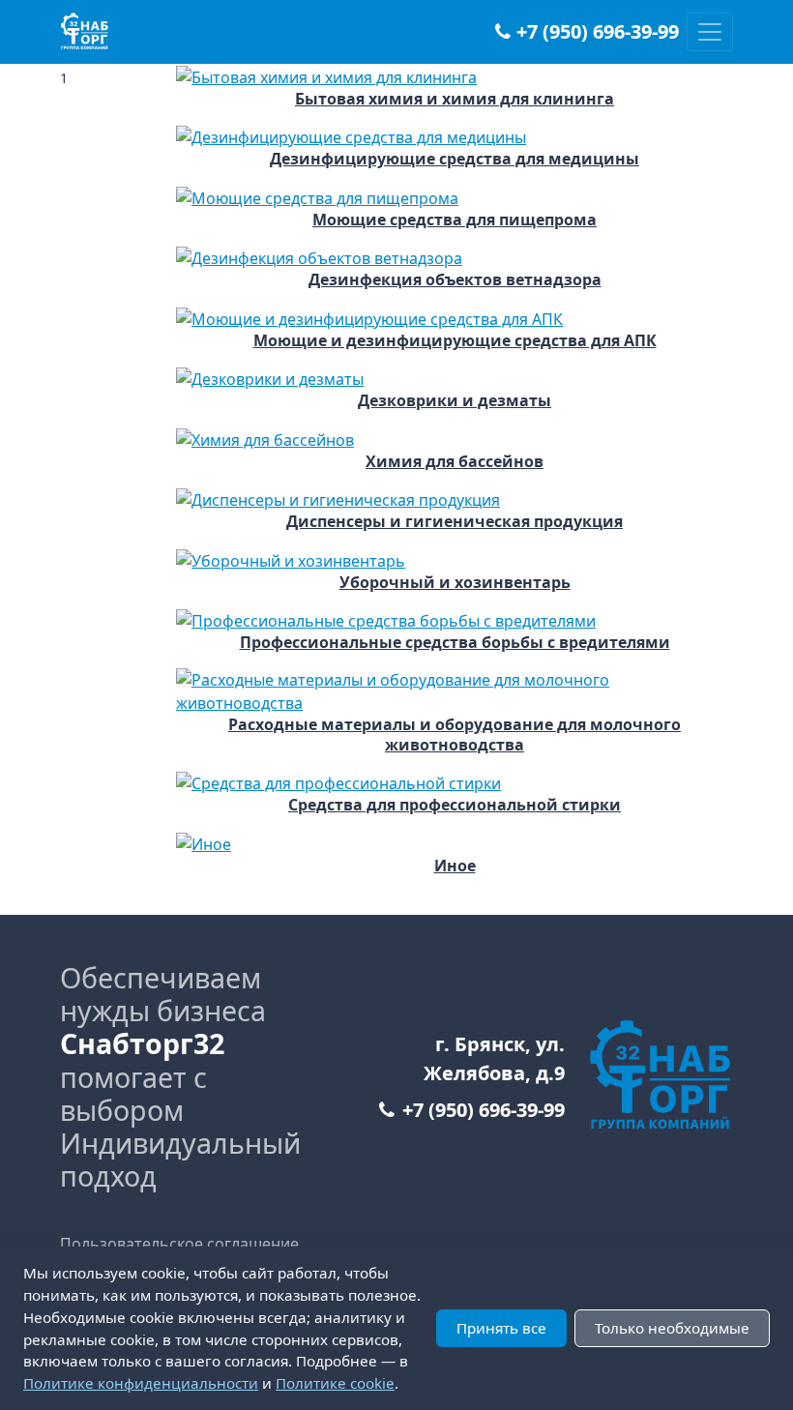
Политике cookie (335, 1383)
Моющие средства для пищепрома (454, 220)
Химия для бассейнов (454, 462)
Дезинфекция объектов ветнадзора (455, 280)
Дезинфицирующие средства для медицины (454, 159)
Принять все (501, 1327)
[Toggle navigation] (710, 32)
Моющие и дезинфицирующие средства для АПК (455, 341)
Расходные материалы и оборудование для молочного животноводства (454, 735)
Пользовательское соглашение (179, 1243)
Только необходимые (672, 1327)
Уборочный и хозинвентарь (455, 583)
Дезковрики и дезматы (454, 401)
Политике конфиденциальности (140, 1383)
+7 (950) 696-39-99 (597, 32)
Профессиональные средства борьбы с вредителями (455, 642)
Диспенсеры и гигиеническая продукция (454, 522)
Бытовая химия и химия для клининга (454, 99)
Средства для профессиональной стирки (454, 805)
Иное (455, 866)
